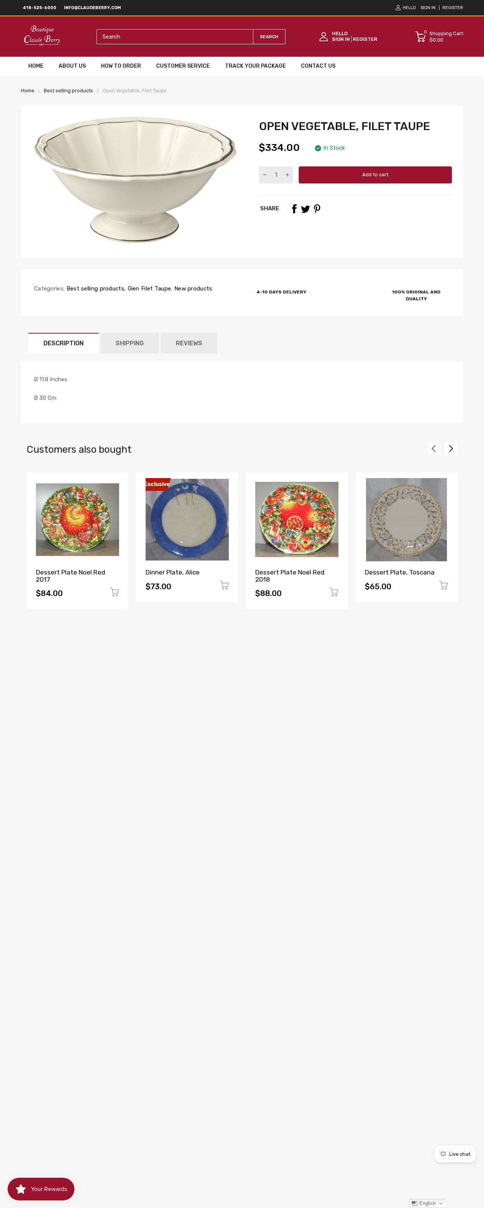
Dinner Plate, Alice (173, 572)
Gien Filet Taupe (148, 288)
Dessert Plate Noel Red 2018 (289, 575)
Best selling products (94, 288)
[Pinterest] (316, 208)
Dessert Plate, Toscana (399, 572)
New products (193, 288)
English (427, 1203)
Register (452, 7)
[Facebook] (294, 208)
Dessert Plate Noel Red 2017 (70, 575)
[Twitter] (305, 208)
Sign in (428, 7)
